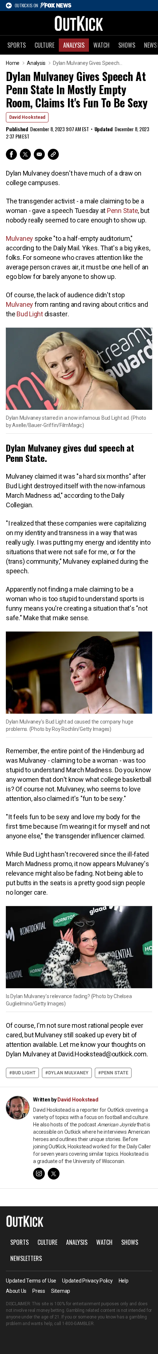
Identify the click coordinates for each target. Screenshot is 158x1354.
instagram (39, 1174)
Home (12, 63)
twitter (54, 1174)
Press (38, 1291)
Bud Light (30, 314)
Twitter (25, 154)
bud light (24, 1072)
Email (39, 154)
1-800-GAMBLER (78, 1323)
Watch (101, 45)
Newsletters (26, 1258)
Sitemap (60, 1291)
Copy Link (53, 154)
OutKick (79, 23)
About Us (16, 1291)
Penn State (122, 210)
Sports (16, 45)
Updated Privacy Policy (87, 1281)
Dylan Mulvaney (68, 1072)
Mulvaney (19, 238)
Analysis (74, 45)
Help (124, 1281)
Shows (126, 45)
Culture (44, 45)
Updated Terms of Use (31, 1281)
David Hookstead (27, 117)
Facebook (11, 154)
